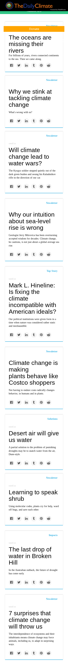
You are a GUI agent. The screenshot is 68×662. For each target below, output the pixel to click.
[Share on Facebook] (11, 65)
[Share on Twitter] (19, 65)
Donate (34, 29)
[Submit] (62, 41)
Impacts (53, 535)
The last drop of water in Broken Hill (30, 556)
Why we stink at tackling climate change (30, 98)
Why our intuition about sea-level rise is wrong (32, 221)
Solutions (52, 419)
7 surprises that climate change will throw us (30, 620)
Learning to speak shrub (33, 495)
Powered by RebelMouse (58, 9)
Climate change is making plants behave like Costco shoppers (33, 372)
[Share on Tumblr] (34, 65)
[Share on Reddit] (48, 65)
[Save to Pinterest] (41, 65)
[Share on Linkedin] (26, 65)
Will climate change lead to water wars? (29, 156)
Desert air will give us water (34, 436)
